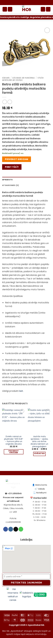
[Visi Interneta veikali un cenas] (13, 594)
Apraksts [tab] (7, 179)
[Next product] (4, 102)
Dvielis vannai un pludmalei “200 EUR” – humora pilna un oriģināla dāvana (13, 440)
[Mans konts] (43, 9)
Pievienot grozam (16, 159)
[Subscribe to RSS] (34, 2)
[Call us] (31, 2)
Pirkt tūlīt (12, 166)
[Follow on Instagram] (24, 2)
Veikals (41, 488)
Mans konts (41, 485)
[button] (5, 9)
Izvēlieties (39, 453)
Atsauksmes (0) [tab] (10, 185)
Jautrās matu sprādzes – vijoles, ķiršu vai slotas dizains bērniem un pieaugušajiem (39, 441)
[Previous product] (9, 102)
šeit (21, 391)
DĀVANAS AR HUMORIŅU (23, 78)
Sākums (6, 78)
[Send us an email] (27, 2)
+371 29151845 (15, 493)
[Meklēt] (10, 9)
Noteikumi (41, 492)
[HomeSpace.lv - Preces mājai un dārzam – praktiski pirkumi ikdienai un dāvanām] (26, 9)
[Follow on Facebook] (21, 2)
